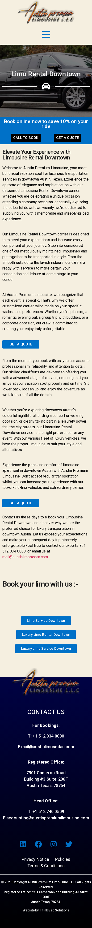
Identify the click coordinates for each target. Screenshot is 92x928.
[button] (26, 138)
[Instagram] (53, 844)
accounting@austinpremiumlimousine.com (47, 817)
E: (4, 817)
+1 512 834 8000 (48, 736)
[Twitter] (69, 844)
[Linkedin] (23, 844)
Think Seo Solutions (54, 910)
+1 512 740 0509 (48, 811)
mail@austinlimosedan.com (25, 557)
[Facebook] (38, 844)
